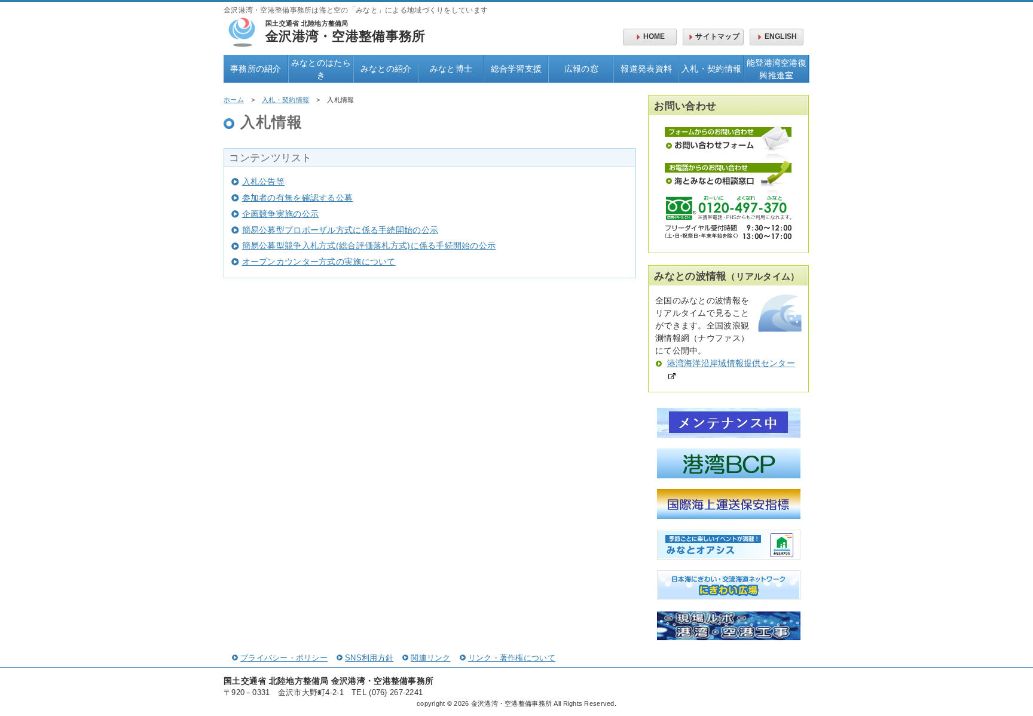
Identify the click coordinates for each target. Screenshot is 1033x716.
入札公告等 (263, 181)
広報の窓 (581, 68)
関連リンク (430, 658)
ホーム (234, 99)
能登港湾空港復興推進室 (776, 69)
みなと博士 (451, 68)
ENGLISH (781, 36)
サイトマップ (717, 36)
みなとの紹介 (386, 68)
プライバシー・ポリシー (284, 658)
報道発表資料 (646, 68)
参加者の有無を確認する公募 (297, 197)
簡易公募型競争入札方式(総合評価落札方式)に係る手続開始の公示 (369, 245)
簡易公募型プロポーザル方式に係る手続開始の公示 (340, 230)
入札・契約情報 (711, 68)
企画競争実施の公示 (280, 214)
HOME (654, 36)
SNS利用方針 (369, 658)
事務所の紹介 (256, 68)
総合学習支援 (516, 68)
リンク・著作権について (511, 658)
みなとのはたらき (321, 69)
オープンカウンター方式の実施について (319, 261)
